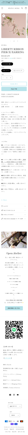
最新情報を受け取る (14, 308)
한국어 (13, 415)
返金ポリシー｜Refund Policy (12, 380)
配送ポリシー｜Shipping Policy (12, 384)
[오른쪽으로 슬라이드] (17, 41)
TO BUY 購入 (7, 64)
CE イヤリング (18, 70)
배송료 (10, 58)
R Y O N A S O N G (13, 427)
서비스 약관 (7, 431)
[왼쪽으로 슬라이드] (10, 41)
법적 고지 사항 (21, 431)
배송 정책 (14, 431)
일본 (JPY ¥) (13, 406)
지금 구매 (14, 89)
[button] (2, 8)
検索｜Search (7, 364)
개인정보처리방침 (20, 429)
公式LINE (8, 358)
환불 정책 (12, 429)
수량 (2, 74)
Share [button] (5, 200)
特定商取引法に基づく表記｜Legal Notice (12, 369)
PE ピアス (6, 70)
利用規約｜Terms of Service (11, 387)
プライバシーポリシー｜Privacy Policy (12, 375)
